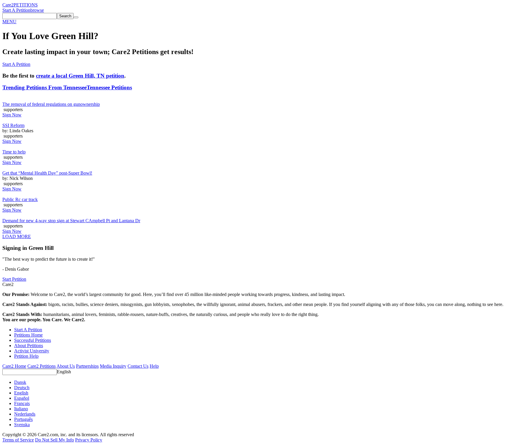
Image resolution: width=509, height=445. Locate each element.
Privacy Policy (88, 439)
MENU (9, 21)
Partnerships (87, 366)
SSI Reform (13, 125)
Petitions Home (28, 334)
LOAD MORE (16, 236)
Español (21, 398)
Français (22, 403)
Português (23, 419)
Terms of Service (18, 439)
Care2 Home (14, 366)
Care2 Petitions (41, 366)
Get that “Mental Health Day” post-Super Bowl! (47, 172)
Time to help (14, 151)
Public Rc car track (20, 199)
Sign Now (12, 114)
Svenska (22, 424)
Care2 (8, 4)
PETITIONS (26, 4)
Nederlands (24, 413)
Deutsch (21, 387)
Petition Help (26, 356)
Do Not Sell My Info (54, 439)
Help (154, 366)
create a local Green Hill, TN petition (80, 76)
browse (37, 10)
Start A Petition (16, 10)
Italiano (21, 408)
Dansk (20, 382)
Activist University (31, 350)
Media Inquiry (113, 366)
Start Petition (14, 279)
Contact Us (138, 366)
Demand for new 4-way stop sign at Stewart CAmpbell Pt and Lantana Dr (71, 220)
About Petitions (28, 345)
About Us (66, 366)
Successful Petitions (32, 340)
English (64, 371)
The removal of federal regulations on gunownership (51, 104)
